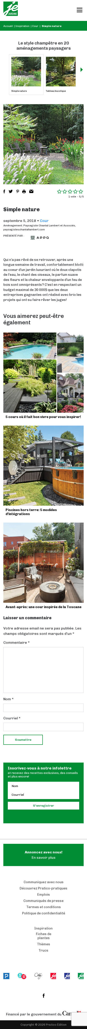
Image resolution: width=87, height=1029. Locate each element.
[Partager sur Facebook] (4, 191)
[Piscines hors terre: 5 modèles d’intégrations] (43, 466)
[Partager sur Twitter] (10, 191)
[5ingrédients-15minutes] (22, 976)
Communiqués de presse (43, 901)
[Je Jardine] (10, 10)
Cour (35, 26)
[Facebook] (44, 996)
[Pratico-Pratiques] (6, 976)
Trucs (43, 950)
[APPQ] (40, 238)
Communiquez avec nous (44, 882)
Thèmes (43, 944)
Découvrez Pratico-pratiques (43, 888)
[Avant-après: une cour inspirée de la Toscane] (43, 563)
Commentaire (16, 642)
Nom (8, 699)
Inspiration (22, 26)
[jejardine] (81, 976)
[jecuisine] (53, 976)
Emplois (43, 895)
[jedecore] (67, 976)
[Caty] (38, 976)
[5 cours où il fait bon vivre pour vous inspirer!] (43, 373)
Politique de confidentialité (43, 913)
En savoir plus (43, 855)
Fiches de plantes (43, 936)
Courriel (12, 718)
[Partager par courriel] (31, 191)
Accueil (8, 26)
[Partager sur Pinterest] (17, 191)
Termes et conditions (43, 907)
